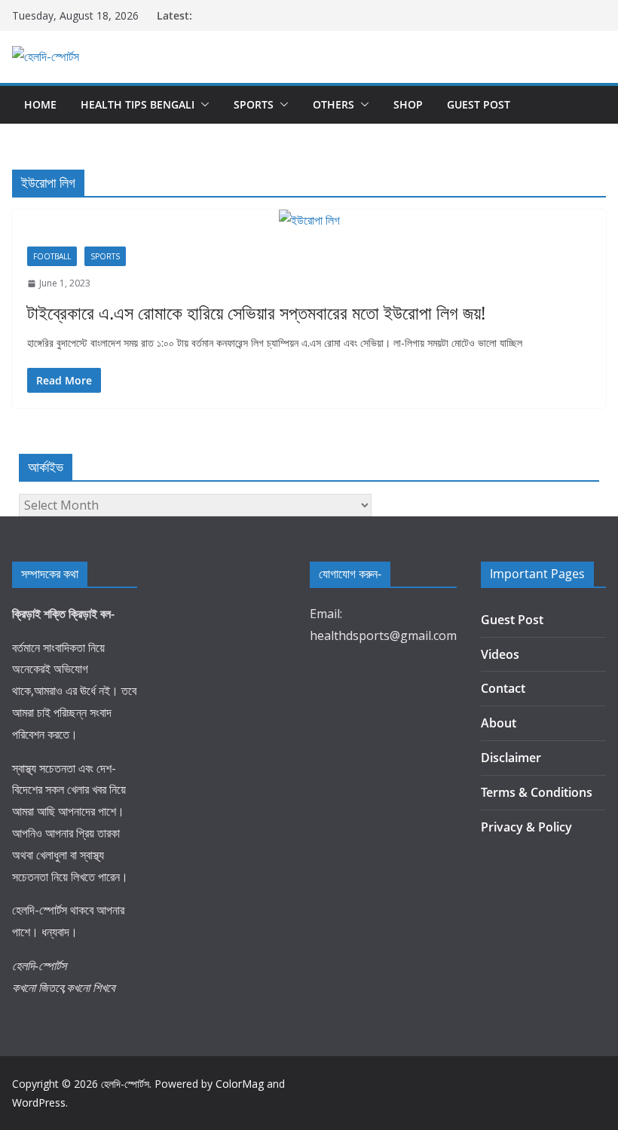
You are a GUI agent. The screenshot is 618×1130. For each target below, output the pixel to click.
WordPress (39, 1102)
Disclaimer (511, 757)
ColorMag (240, 1083)
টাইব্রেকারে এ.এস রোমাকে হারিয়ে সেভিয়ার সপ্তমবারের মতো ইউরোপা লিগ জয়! (256, 312)
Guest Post (478, 104)
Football (52, 256)
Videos (500, 654)
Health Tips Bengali (137, 104)
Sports (254, 104)
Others (333, 104)
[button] (202, 104)
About (498, 723)
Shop (408, 104)
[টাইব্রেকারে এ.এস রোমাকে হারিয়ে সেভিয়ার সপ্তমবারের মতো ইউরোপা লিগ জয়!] (309, 220)
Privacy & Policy (526, 827)
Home (40, 104)
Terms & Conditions (536, 792)
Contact (503, 688)
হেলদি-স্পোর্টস (125, 1083)
